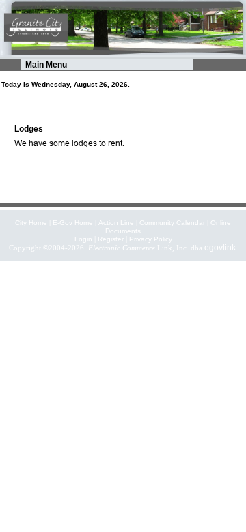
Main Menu (46, 65)
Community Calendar (172, 222)
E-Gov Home (73, 222)
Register (111, 239)
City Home (31, 222)
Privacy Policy (150, 239)
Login (83, 239)
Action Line (116, 222)
